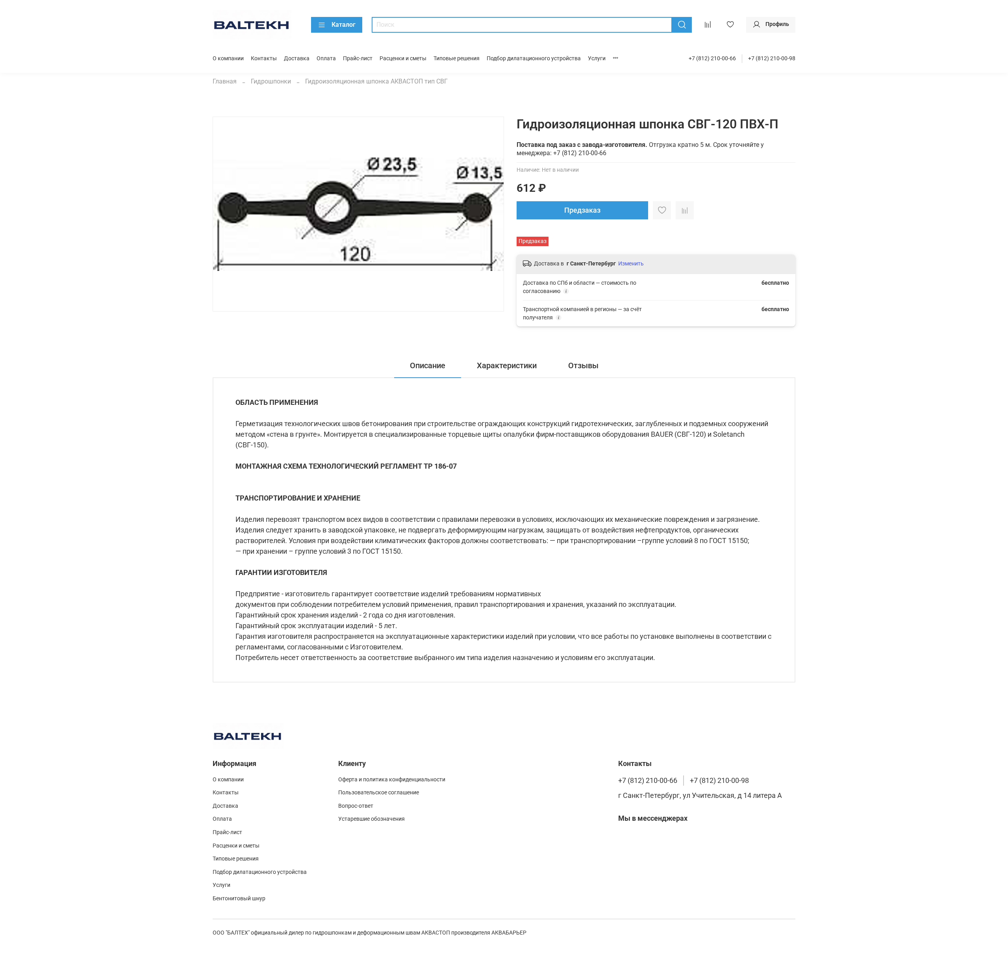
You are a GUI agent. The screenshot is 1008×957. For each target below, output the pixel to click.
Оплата (326, 58)
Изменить (631, 263)
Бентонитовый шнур (239, 898)
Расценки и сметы (403, 58)
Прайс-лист (357, 58)
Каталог (344, 24)
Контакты (264, 58)
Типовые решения (457, 58)
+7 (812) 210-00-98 (771, 58)
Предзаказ (582, 210)
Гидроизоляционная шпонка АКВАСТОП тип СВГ (376, 81)
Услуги (597, 58)
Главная (225, 81)
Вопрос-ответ (355, 806)
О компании (228, 58)
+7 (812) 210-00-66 (712, 58)
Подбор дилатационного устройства (534, 58)
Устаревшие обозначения (371, 819)
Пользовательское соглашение (378, 792)
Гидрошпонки (271, 81)
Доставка (296, 58)
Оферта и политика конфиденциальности (391, 779)
